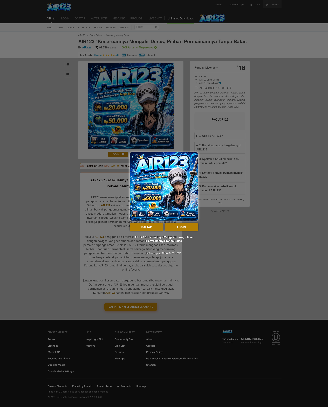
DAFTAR (146, 227)
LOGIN (181, 227)
